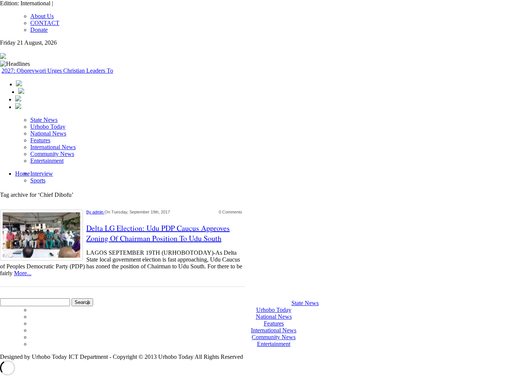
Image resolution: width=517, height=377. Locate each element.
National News (48, 133)
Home (22, 173)
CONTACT (44, 23)
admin (98, 212)
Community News (52, 154)
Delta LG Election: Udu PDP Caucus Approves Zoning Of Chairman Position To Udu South (158, 233)
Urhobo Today (47, 126)
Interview (41, 173)
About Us (42, 16)
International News (53, 147)
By (89, 212)
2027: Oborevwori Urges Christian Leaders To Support (68, 70)
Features (40, 140)
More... (22, 273)
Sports (37, 180)
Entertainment (47, 160)
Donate (39, 29)
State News (44, 120)
